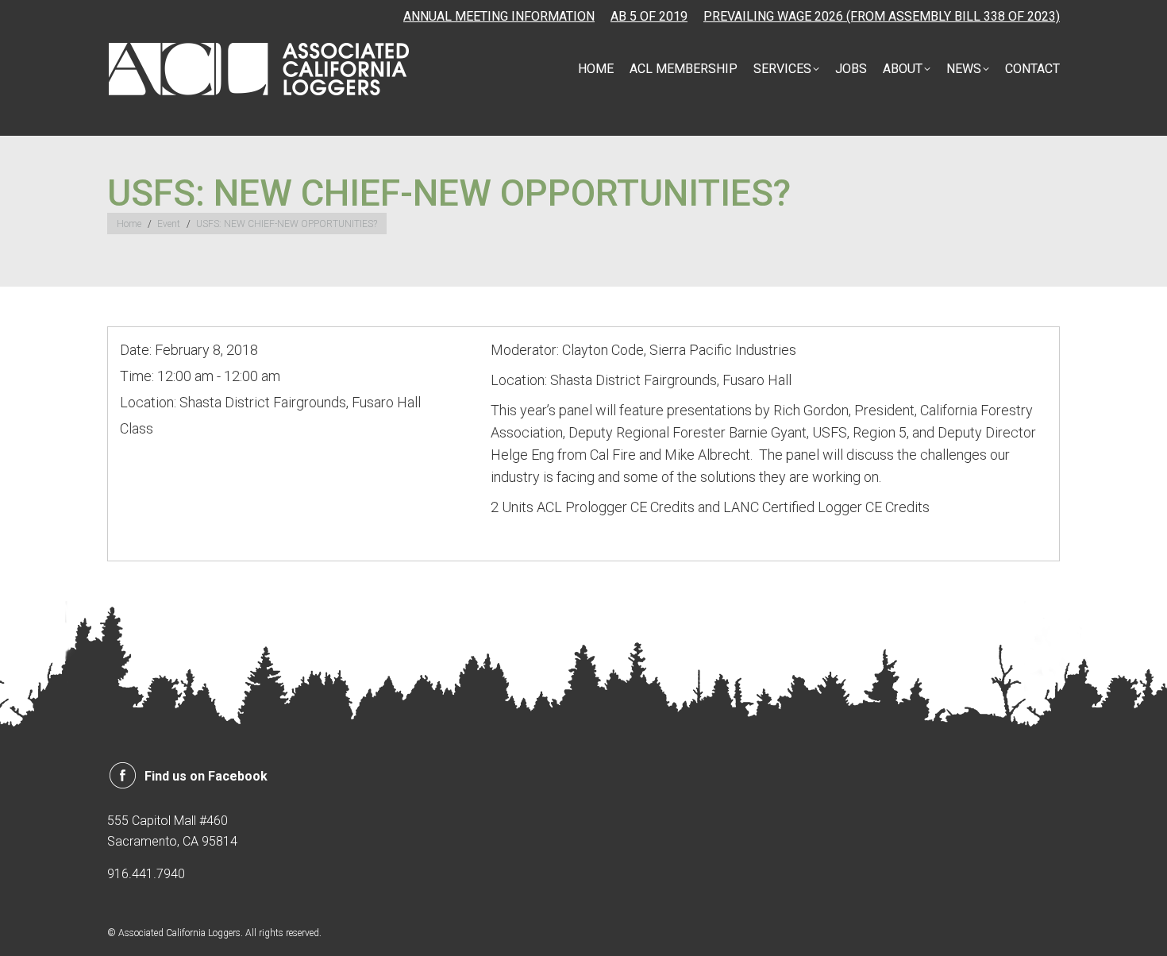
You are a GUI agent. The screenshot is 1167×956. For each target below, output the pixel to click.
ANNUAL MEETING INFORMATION (499, 16)
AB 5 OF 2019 (648, 16)
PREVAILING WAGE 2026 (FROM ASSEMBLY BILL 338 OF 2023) (881, 16)
